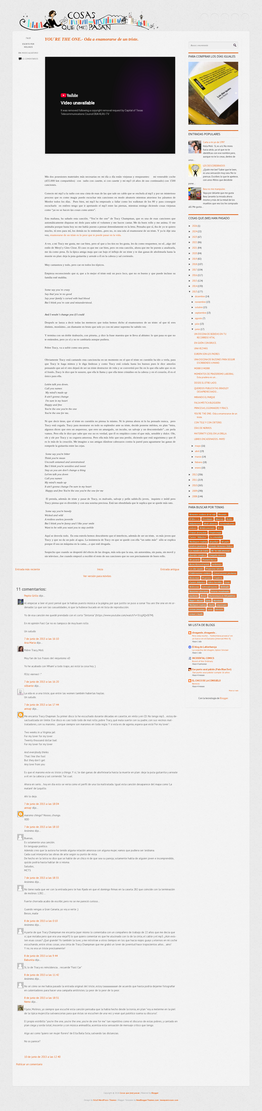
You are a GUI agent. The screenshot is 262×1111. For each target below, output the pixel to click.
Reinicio (196, 683)
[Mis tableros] (245, 17)
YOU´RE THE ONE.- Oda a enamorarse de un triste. (91, 39)
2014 (195, 286)
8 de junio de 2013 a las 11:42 (41, 975)
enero (198, 467)
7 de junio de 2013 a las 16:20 (41, 681)
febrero (199, 462)
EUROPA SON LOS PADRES (207, 353)
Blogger (224, 698)
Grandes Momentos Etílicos (221, 546)
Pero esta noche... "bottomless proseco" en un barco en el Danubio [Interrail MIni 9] (212, 637)
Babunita (29, 960)
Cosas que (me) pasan (130, 1093)
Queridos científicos (197, 555)
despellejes (214, 541)
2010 (195, 485)
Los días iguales (196, 568)
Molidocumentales (207, 527)
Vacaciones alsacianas (198, 591)
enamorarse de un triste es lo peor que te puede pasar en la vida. (85, 235)
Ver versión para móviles (97, 576)
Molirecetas (194, 586)
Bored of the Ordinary (202, 661)
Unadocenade (215, 532)
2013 (195, 291)
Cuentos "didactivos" (198, 537)
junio (198, 329)
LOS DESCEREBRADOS (214, 165)
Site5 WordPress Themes (104, 1100)
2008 (195, 496)
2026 (195, 225)
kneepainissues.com (169, 1100)
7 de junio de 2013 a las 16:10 (41, 638)
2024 (195, 231)
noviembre (200, 301)
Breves (203, 595)
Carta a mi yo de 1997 (214, 142)
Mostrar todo (233, 690)
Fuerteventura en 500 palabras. (222, 595)
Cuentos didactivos (197, 582)
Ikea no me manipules (214, 189)
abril (197, 451)
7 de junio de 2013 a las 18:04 (41, 804)
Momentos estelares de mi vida (202, 514)
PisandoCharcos (209, 559)
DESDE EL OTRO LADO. (205, 382)
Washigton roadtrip (197, 604)
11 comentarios (30, 59)
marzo (198, 456)
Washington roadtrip (198, 541)
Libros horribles (215, 582)
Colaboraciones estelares (200, 573)
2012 (195, 474)
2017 (194, 269)
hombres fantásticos (197, 546)
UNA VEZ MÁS (201, 348)
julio (197, 323)
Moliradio (224, 586)
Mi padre (225, 541)
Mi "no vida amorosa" (220, 550)
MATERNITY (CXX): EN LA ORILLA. (210, 433)
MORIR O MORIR (202, 368)
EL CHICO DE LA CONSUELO (206, 680)
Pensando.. (222, 514)
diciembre (200, 296)
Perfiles (229, 519)
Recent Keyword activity (199, 564)
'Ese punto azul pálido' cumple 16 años (211, 672)
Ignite (208, 600)
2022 (195, 242)
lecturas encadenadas (220, 591)
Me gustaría (194, 559)
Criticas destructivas (198, 532)
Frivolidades (207, 519)
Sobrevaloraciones (210, 586)
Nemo (27, 1001)
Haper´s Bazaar (196, 600)
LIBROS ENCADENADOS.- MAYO (209, 439)
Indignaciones (195, 523)
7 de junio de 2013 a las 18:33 (41, 877)
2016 (195, 275)
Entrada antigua (170, 569)
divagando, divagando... (204, 632)
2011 (195, 479)
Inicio (100, 569)
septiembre (201, 312)
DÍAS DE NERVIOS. (203, 428)
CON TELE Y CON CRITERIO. (208, 422)
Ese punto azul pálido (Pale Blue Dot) (212, 669)
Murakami (217, 600)
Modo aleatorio (30, 53)
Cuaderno (218, 577)
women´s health (196, 613)
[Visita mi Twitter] (204, 17)
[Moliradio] (234, 17)
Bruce (220, 527)
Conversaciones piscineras (225, 573)
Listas (227, 582)
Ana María (30, 642)
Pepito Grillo (31, 595)
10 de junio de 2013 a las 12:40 (42, 1056)
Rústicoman (194, 577)
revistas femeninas (197, 609)
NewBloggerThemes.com (147, 1100)
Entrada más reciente (27, 569)
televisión (219, 609)
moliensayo (217, 564)
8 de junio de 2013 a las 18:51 (41, 998)
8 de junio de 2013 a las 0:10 (41, 921)
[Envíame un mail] (224, 17)
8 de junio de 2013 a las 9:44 (41, 955)
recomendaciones (227, 523)
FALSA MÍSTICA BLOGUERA (207, 402)
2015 (195, 280)
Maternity (219, 519)
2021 (195, 247)
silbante (29, 685)
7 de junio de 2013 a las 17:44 (41, 704)
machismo (193, 595)
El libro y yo (194, 519)
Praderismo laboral (214, 568)
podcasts (193, 527)
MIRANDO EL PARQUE (204, 397)
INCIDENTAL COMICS (203, 658)
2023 (195, 236)
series (210, 609)
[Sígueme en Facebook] (214, 17)
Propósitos (206, 577)
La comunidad (216, 537)
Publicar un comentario (29, 1064)
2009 (195, 490)
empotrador (222, 604)
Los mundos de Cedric (199, 550)
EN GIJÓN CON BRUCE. (205, 342)
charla (211, 604)
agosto (199, 318)
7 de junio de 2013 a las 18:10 (41, 827)
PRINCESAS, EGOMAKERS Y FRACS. (211, 408)
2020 (195, 253)
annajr (28, 708)
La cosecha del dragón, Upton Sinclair (210, 649)
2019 (195, 258)
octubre (199, 307)
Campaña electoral (217, 555)
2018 (195, 264)
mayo (198, 445)
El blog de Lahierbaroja (204, 646)
